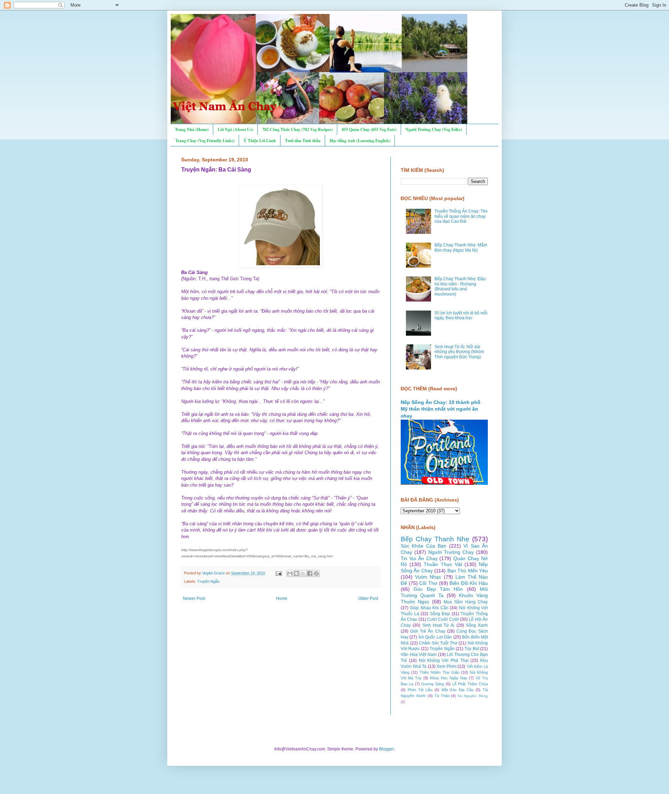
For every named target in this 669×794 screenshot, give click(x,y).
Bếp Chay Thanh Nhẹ (435, 539)
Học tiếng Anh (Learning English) (360, 141)
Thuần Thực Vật (443, 564)
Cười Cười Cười (443, 619)
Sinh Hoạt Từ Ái (438, 625)
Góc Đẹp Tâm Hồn (438, 589)
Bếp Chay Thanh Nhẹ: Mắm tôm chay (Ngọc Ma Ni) (461, 247)
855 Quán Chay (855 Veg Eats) (369, 129)
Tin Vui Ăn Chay (419, 558)
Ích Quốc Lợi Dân (435, 637)
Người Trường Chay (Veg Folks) (434, 129)
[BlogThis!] (296, 573)
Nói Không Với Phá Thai (444, 660)
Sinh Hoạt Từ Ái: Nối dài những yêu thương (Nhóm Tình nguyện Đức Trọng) (459, 351)
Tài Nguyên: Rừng (472, 696)
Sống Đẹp (440, 613)
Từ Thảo (441, 696)
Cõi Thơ (428, 583)
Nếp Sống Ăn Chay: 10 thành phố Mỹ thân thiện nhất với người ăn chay (440, 409)
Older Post (368, 598)
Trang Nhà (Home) (192, 129)
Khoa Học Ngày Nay (448, 678)
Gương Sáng (432, 684)
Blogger (386, 749)
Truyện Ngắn (208, 581)
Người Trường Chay (451, 552)
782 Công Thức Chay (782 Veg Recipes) (297, 129)
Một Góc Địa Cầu (457, 690)
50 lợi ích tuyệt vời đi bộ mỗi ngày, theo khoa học (461, 315)
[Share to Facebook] (309, 573)
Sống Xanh (477, 625)
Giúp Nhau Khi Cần (429, 607)
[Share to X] (303, 573)
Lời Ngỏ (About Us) (235, 129)
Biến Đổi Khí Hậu (468, 583)
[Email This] (289, 573)
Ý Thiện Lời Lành (260, 141)
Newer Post (194, 598)
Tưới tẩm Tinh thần (303, 141)
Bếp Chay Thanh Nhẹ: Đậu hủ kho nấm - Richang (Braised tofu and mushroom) (460, 286)
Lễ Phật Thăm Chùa (470, 684)
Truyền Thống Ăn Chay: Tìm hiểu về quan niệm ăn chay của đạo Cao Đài (461, 216)
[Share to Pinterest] (316, 573)
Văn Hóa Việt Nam (419, 654)
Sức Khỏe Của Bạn (423, 546)
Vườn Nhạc (428, 577)
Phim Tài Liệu (420, 690)
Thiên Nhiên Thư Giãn (439, 672)
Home (281, 598)
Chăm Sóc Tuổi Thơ (438, 643)
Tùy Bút (471, 648)
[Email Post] (278, 573)
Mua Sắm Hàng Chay (466, 602)
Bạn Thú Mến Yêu (467, 570)
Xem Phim (446, 666)
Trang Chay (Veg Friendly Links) (204, 141)
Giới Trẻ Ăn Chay (427, 631)
